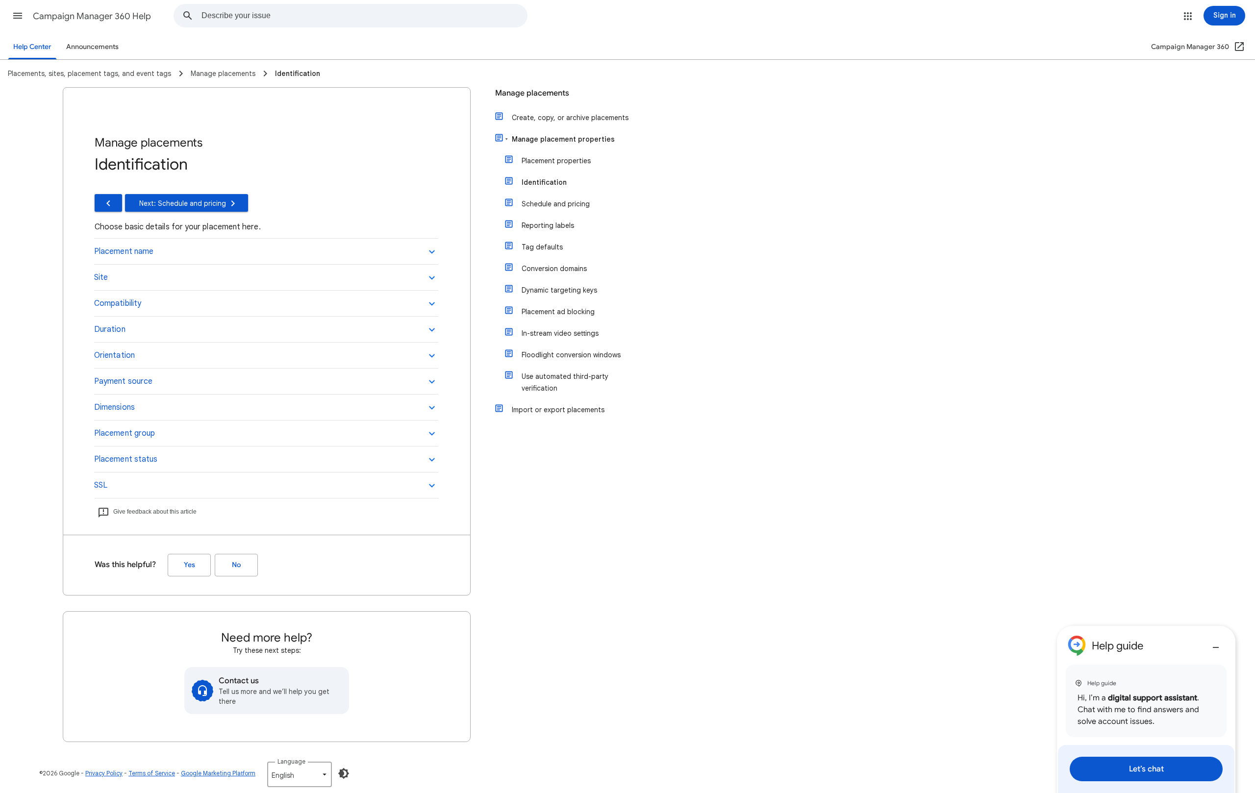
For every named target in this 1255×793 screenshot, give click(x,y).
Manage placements (532, 93)
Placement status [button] (125, 459)
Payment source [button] (123, 381)
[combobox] (364, 15)
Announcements (92, 47)
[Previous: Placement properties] (108, 203)
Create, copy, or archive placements (570, 117)
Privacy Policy (104, 773)
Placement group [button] (124, 433)
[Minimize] (1216, 643)
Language (291, 761)
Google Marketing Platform (218, 773)
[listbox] (299, 774)
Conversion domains (554, 268)
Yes (189, 565)
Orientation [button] (114, 355)
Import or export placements (558, 409)
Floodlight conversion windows (571, 354)
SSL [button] (100, 485)
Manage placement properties (563, 139)
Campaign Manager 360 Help (92, 16)
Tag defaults (542, 247)
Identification (544, 182)
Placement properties (556, 160)
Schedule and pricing (556, 203)
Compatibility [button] (117, 303)
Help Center (32, 47)
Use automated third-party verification (565, 382)
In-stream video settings (560, 333)
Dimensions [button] (114, 407)
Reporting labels (548, 225)
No (236, 565)
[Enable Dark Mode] (343, 773)
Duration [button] (110, 329)
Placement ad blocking (558, 311)
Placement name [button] (123, 251)
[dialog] (1146, 709)
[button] (17, 15)
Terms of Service (151, 773)
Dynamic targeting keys (559, 290)
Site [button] (101, 277)
